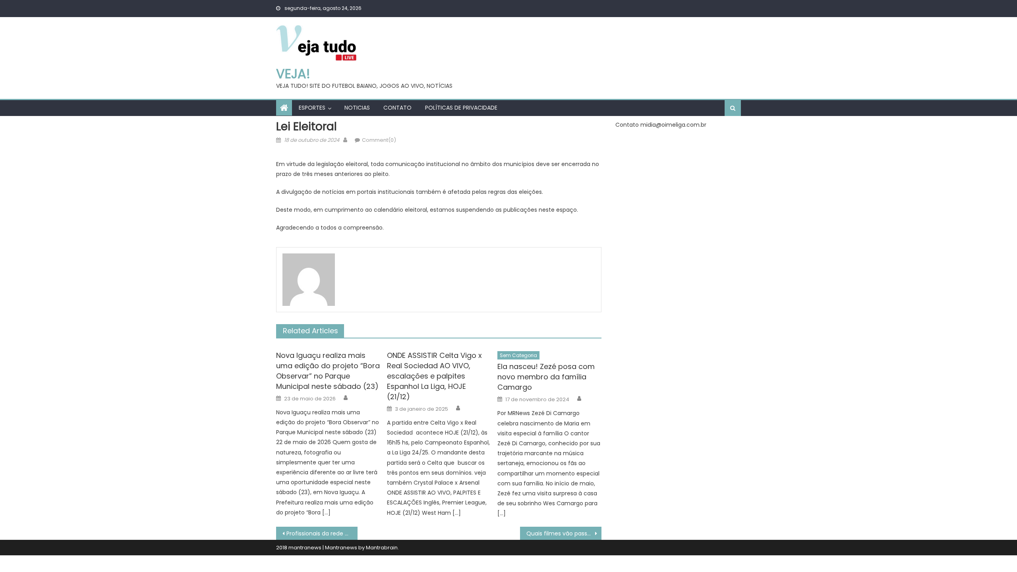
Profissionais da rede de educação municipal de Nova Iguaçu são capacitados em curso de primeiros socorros (322, 533)
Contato (397, 108)
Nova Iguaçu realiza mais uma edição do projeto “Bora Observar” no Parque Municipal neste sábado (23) (328, 370)
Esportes (312, 108)
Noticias (357, 108)
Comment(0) (379, 140)
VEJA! (293, 74)
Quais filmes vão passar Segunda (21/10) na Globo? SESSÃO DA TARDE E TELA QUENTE (563, 533)
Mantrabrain (382, 547)
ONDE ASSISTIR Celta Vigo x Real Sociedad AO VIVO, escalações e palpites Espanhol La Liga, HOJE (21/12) (434, 376)
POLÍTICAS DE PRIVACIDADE (461, 108)
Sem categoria (518, 355)
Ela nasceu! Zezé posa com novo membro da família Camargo (546, 376)
